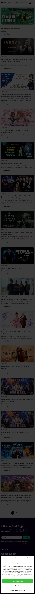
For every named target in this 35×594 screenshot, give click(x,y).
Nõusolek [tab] (6, 557)
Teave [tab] (28, 557)
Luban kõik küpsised (17, 581)
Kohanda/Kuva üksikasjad (17, 586)
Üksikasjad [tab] (17, 557)
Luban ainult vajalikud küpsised (17, 590)
